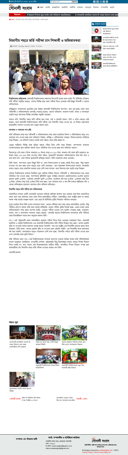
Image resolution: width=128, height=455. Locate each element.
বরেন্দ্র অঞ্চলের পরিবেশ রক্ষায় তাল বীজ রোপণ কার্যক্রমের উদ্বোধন (109, 57)
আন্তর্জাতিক (56, 7)
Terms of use (98, 452)
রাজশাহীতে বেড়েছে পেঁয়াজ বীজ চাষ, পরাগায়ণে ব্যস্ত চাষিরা (72, 399)
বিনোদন (96, 7)
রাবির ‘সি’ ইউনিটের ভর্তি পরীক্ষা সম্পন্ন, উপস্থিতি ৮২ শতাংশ (24, 399)
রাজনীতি (65, 7)
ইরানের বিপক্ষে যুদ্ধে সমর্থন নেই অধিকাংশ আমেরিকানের (41, 15)
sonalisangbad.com (106, 450)
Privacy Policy (87, 452)
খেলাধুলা (88, 7)
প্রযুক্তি (112, 7)
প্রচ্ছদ (42, 7)
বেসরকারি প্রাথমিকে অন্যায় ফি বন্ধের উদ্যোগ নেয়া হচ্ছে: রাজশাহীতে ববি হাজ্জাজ (98, 15)
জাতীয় (48, 7)
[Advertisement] (45, 30)
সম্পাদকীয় (104, 7)
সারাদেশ (80, 7)
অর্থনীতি (72, 7)
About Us (107, 452)
